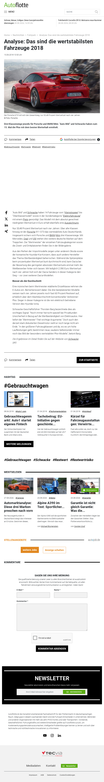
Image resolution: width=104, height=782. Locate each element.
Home (7, 35)
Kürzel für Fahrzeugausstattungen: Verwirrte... (85, 420)
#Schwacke (41, 460)
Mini (58, 235)
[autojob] (94, 540)
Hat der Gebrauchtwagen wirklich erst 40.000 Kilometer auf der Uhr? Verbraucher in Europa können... (51, 432)
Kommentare (15, 139)
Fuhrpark (31, 35)
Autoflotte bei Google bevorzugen (80, 139)
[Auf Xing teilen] (6, 231)
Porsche (31, 231)
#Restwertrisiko (81, 460)
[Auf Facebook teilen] (6, 212)
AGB (42, 775)
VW (34, 238)
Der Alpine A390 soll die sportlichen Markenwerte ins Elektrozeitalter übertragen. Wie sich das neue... (51, 519)
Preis (25, 219)
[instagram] (52, 735)
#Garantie (86, 498)
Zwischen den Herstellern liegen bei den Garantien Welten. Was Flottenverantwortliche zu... (85, 519)
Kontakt (51, 765)
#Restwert (60, 460)
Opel (26, 238)
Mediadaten (33, 765)
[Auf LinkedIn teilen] (6, 225)
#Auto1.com (21, 411)
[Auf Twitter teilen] (6, 219)
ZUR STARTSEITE (88, 360)
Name (56, 590)
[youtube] (45, 735)
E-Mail (19, 590)
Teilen (32, 139)
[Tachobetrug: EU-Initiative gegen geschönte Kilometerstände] (52, 399)
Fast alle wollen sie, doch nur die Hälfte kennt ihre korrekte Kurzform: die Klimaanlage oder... (84, 432)
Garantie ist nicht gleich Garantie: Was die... (83, 507)
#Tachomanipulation (57, 411)
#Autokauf (86, 411)
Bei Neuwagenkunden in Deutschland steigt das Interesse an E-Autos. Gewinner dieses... (17, 519)
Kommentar (22, 601)
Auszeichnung (71, 222)
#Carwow (20, 498)
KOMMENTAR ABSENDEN (52, 648)
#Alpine (52, 498)
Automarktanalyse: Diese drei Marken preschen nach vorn (18, 507)
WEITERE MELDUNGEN (18, 444)
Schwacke (32, 212)
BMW (52, 235)
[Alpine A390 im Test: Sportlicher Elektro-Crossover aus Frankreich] (52, 486)
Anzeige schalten (54, 550)
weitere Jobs (30, 549)
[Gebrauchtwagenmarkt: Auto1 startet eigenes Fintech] (18, 399)
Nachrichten (18, 35)
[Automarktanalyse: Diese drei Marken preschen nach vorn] (18, 486)
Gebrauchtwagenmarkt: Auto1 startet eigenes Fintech (18, 420)
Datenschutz (51, 775)
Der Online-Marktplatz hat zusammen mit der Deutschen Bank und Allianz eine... (16, 432)
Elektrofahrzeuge (71, 216)
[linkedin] (59, 735)
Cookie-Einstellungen (67, 775)
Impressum (33, 775)
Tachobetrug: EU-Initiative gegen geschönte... (50, 420)
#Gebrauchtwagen (26, 386)
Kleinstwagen (71, 212)
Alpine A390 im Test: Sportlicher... (50, 505)
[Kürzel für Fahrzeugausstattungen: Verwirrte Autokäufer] (85, 399)
